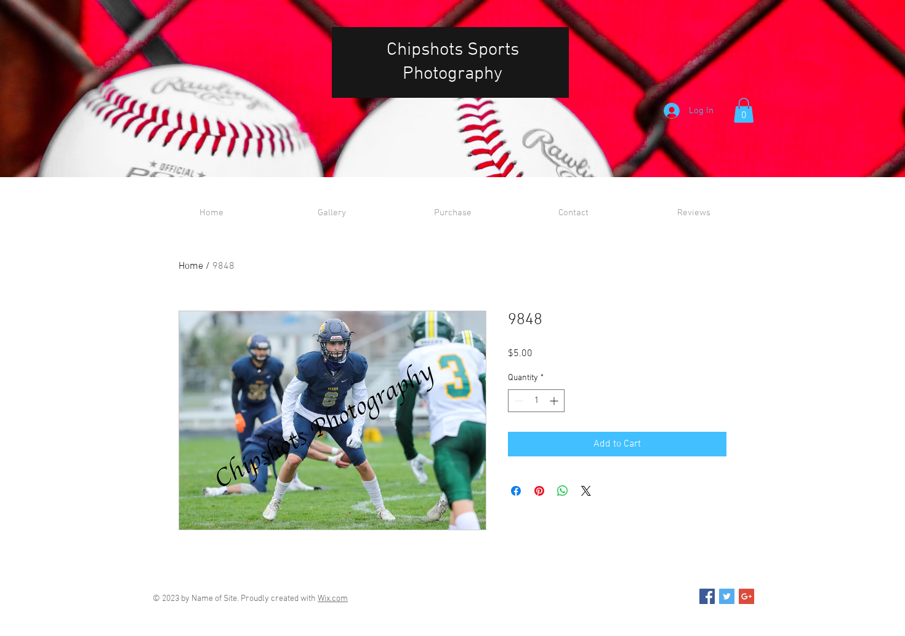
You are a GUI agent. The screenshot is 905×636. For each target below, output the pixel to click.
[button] (743, 110)
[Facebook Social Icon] (707, 596)
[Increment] (555, 400)
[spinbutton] (536, 400)
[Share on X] (586, 490)
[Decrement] (517, 400)
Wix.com (333, 599)
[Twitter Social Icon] (726, 596)
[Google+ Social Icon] (746, 596)
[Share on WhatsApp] (562, 490)
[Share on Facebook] (516, 490)
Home (191, 266)
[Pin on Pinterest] (539, 490)
